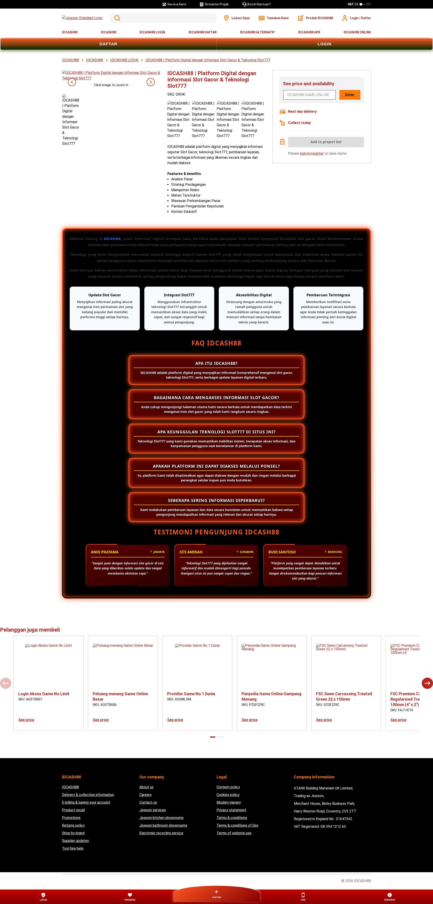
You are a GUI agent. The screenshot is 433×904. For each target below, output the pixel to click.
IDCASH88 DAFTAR (203, 32)
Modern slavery (228, 802)
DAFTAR (108, 44)
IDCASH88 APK (309, 32)
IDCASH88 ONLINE (357, 32)
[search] (163, 18)
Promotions (71, 818)
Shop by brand (73, 833)
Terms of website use (233, 833)
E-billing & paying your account (86, 802)
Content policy (228, 787)
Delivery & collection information (88, 795)
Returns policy (73, 825)
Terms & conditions (231, 818)
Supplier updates (75, 841)
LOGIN (325, 44)
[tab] (212, 737)
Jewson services (152, 810)
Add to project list (326, 142)
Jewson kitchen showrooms (161, 818)
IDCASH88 (69, 32)
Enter (350, 95)
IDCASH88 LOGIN (152, 32)
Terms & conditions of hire (237, 825)
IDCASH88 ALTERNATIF (257, 32)
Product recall (73, 810)
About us (146, 787)
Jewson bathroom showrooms (163, 825)
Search (116, 18)
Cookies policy (228, 795)
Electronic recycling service (161, 833)
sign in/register (312, 153)
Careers (145, 795)
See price (26, 720)
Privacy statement (231, 810)
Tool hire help (72, 848)
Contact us (148, 802)
